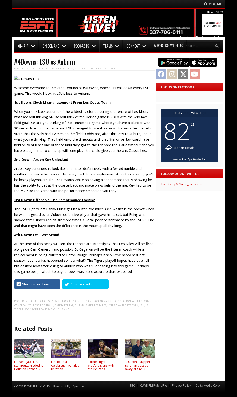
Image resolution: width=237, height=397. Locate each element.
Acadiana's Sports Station (112, 301)
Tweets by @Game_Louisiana (181, 184)
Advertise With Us (168, 45)
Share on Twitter (82, 284)
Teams (108, 46)
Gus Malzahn (84, 305)
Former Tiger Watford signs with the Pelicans (101, 365)
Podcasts (81, 46)
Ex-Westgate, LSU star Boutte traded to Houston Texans (28, 365)
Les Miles (100, 305)
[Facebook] (205, 4)
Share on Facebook (36, 284)
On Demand (51, 46)
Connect (133, 46)
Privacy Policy (181, 385)
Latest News (106, 68)
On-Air (23, 46)
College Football (40, 305)
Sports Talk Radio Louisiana (49, 309)
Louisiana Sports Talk (123, 305)
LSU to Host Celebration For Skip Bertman (65, 365)
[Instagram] (210, 4)
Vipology (78, 386)
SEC (26, 309)
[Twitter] (214, 4)
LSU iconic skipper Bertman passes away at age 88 (137, 365)
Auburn (137, 301)
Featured (90, 68)
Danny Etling (64, 305)
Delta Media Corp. (208, 385)
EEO (132, 385)
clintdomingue (39, 68)
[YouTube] (219, 4)
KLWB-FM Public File (153, 385)
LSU (142, 305)
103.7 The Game (83, 301)
